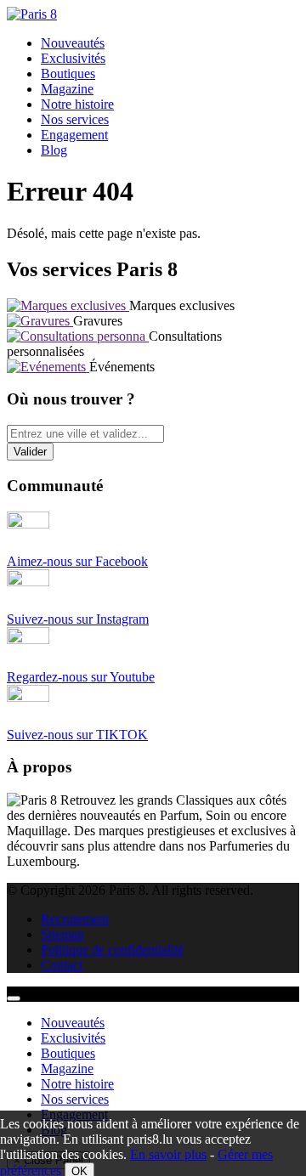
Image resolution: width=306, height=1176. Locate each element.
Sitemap (62, 934)
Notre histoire (77, 104)
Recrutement (75, 919)
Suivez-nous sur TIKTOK (77, 734)
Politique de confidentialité (112, 949)
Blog (54, 150)
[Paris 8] (32, 14)
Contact (61, 965)
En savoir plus (168, 1154)
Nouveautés (73, 43)
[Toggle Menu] (13, 998)
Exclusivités (73, 58)
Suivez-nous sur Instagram (78, 619)
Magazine (67, 89)
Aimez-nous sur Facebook (77, 561)
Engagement (74, 134)
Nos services (75, 119)
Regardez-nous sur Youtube (81, 677)
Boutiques (68, 73)
